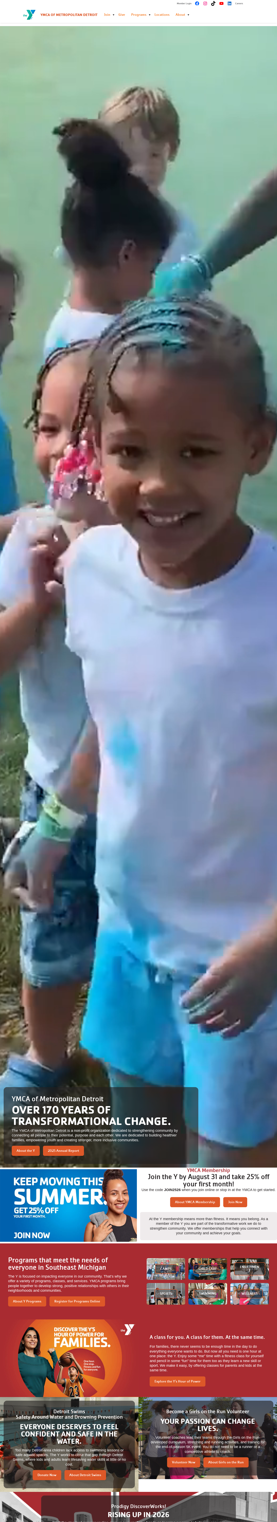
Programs (138, 14)
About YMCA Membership (195, 1202)
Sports (166, 1293)
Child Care (208, 1268)
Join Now (235, 1202)
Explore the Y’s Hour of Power (178, 1381)
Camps (166, 1268)
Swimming (208, 1293)
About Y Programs (27, 1301)
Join (107, 14)
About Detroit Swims (85, 1475)
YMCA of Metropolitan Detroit (69, 14)
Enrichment (249, 1269)
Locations (162, 14)
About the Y (26, 1150)
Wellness (250, 1293)
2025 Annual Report (63, 1150)
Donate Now (47, 1475)
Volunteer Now (183, 1462)
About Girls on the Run (226, 1462)
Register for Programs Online (77, 1301)
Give (121, 14)
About (180, 14)
